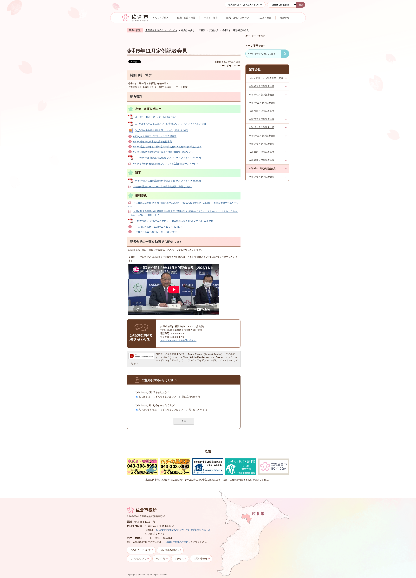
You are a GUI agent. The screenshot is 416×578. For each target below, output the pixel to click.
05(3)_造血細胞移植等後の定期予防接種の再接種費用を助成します (167, 146)
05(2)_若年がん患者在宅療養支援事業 (152, 141)
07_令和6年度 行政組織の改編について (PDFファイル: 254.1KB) (168, 157)
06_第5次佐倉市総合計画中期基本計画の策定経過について (163, 151)
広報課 (202, 30)
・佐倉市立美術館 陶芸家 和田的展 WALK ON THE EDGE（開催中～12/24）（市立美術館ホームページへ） (183, 204)
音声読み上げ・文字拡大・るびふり (245, 4)
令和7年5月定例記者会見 (261, 119)
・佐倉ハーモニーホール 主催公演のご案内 (155, 231)
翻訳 (301, 4)
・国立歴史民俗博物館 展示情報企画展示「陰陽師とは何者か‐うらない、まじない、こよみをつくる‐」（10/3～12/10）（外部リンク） (183, 213)
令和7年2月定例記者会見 (261, 127)
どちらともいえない (166, 396)
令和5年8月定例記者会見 (261, 176)
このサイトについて (140, 550)
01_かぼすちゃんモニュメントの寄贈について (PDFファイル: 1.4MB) (170, 123)
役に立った (144, 396)
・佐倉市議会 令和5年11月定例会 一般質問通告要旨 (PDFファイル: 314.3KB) (174, 220)
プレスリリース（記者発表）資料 (266, 78)
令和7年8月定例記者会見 (261, 111)
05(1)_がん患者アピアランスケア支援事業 (154, 136)
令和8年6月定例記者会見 (261, 86)
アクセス (179, 558)
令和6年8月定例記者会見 (261, 144)
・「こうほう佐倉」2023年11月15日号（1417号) (158, 226)
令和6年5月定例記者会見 (261, 152)
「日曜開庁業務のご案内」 (177, 542)
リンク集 (160, 558)
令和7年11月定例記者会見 (262, 102)
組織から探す (188, 30)
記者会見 (214, 30)
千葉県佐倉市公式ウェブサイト (161, 30)
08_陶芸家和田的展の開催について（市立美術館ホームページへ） (167, 163)
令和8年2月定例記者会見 (261, 94)
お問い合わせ (200, 558)
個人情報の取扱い (169, 550)
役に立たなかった (191, 396)
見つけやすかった (147, 409)
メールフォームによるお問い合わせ (178, 340)
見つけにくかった (198, 409)
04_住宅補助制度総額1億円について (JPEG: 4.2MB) (161, 130)
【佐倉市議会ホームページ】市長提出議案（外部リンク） (162, 186)
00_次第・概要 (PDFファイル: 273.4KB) (155, 117)
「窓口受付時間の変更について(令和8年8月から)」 (183, 529)
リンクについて (138, 558)
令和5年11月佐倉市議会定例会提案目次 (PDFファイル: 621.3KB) (168, 180)
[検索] (285, 54)
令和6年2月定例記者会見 (261, 160)
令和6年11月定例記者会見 (262, 135)
